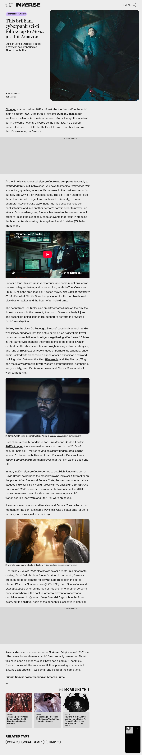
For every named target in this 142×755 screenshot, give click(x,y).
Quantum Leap (58, 652)
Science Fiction (31, 742)
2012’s (14, 446)
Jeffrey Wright (14, 328)
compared (67, 181)
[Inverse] (28, 5)
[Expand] (128, 728)
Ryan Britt (15, 94)
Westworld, (52, 359)
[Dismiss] (137, 728)
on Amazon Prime (54, 677)
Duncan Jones (66, 114)
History (52, 742)
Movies (11, 742)
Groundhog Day (15, 186)
